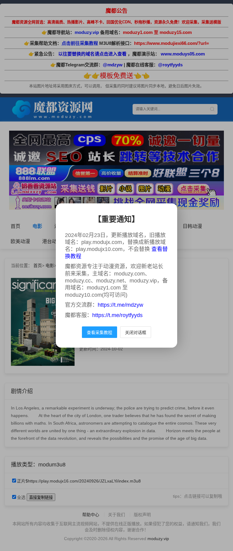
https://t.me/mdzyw (120, 305)
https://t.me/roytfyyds (117, 315)
